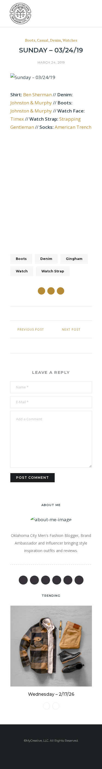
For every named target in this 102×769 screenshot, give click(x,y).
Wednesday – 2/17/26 (51, 694)
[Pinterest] (45, 580)
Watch (22, 271)
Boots (30, 40)
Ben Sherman (37, 94)
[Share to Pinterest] (60, 291)
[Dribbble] (79, 580)
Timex (17, 119)
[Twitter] (34, 580)
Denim (55, 40)
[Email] (56, 580)
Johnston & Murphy (31, 103)
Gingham (74, 259)
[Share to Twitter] (51, 291)
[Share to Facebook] (41, 291)
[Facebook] (23, 580)
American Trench (73, 127)
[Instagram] (67, 580)
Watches (70, 40)
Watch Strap (52, 271)
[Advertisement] (51, 189)
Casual (42, 40)
